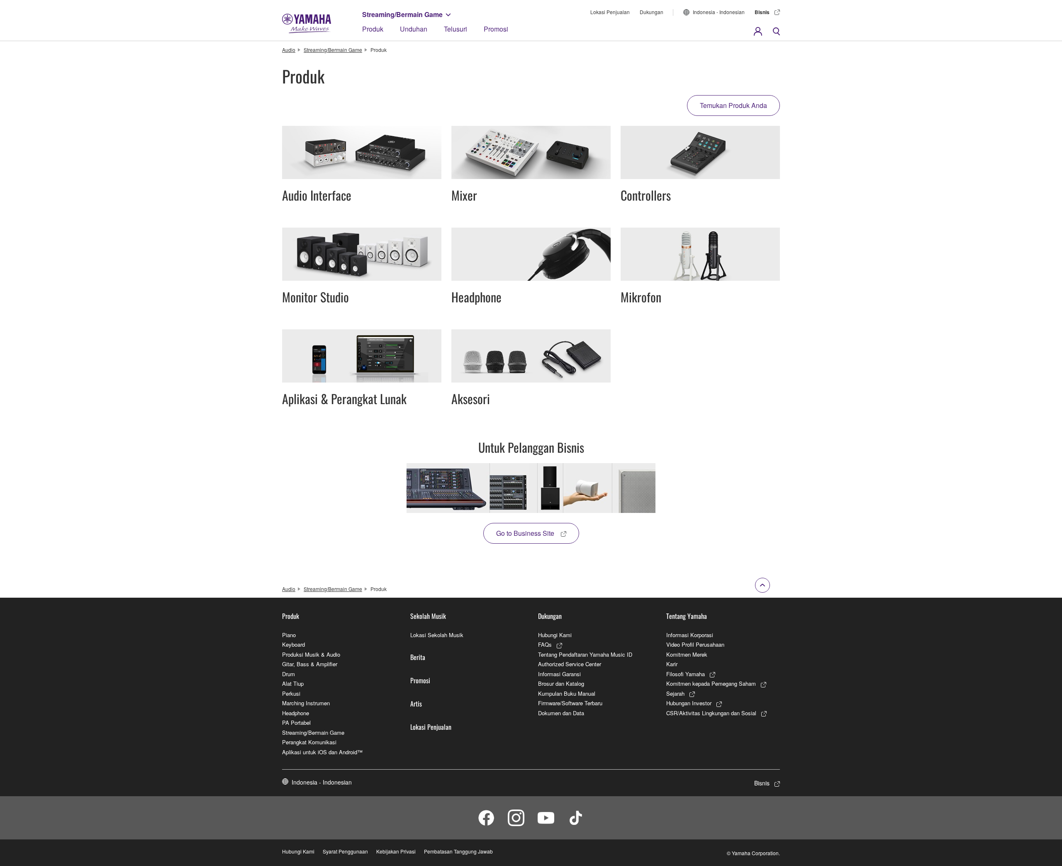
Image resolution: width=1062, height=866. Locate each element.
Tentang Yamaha (686, 616)
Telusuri (455, 29)
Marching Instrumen (306, 703)
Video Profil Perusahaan (695, 644)
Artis (416, 704)
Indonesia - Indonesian (719, 11)
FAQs (545, 644)
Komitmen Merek (686, 654)
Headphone (295, 713)
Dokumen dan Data (561, 713)
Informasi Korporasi (689, 635)
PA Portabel (296, 722)
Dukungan (651, 11)
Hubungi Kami (555, 635)
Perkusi (291, 693)
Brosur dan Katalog (561, 683)
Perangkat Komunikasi (309, 742)
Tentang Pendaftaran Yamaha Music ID (585, 654)
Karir (671, 664)
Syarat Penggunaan (345, 851)
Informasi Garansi (559, 674)
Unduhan (413, 29)
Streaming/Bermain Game (402, 14)
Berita (417, 657)
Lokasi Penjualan (610, 11)
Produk (372, 29)
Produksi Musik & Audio (311, 654)
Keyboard (293, 644)
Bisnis (762, 12)
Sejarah (675, 693)
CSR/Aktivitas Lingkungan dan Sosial (711, 713)
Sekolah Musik (428, 616)
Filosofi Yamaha (685, 674)
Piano (289, 635)
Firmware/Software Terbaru (570, 703)
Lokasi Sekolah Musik (436, 635)
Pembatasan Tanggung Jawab (458, 851)
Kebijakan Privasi (396, 851)
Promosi (496, 29)
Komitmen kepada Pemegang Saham (711, 683)
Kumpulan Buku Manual (566, 693)
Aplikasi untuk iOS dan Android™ (322, 752)
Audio (288, 49)
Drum (288, 674)
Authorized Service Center (569, 664)
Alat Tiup (293, 683)
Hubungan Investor (688, 703)
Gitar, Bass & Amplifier (309, 664)
